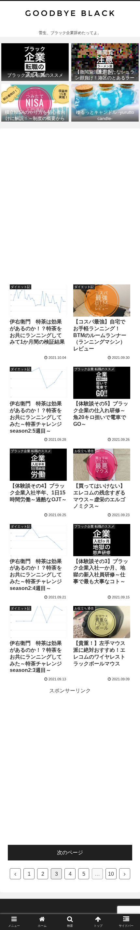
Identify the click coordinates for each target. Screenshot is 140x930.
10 (111, 874)
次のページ (70, 852)
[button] (126, 674)
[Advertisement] (70, 203)
